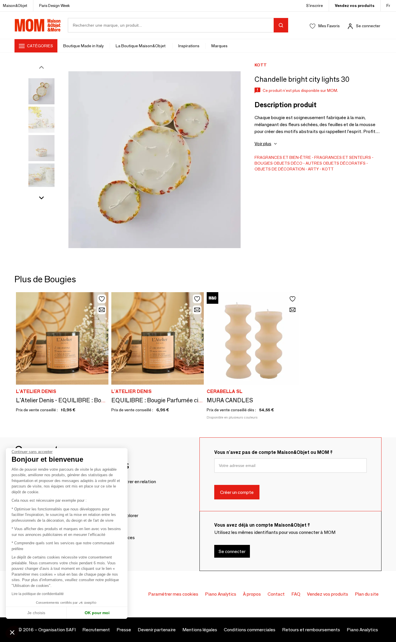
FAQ (295, 594)
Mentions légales (199, 629)
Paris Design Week (54, 5)
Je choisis (36, 612)
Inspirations (188, 45)
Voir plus (263, 143)
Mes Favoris (329, 25)
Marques (219, 45)
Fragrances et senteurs (342, 157)
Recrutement (96, 629)
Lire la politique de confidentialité (38, 594)
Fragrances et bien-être (283, 157)
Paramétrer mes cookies (173, 594)
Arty (313, 169)
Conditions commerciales (249, 629)
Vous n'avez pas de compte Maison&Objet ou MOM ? (273, 452)
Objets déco (288, 163)
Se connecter (368, 25)
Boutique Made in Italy (83, 45)
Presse (124, 629)
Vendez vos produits (355, 5)
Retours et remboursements (311, 629)
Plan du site (367, 594)
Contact (276, 594)
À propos (252, 594)
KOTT (328, 169)
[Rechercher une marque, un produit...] (281, 25)
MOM (37, 25)
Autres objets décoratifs (336, 163)
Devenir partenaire (157, 629)
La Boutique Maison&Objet (141, 45)
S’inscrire (314, 5)
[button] (12, 632)
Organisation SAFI (57, 629)
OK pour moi (97, 612)
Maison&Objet (15, 5)
